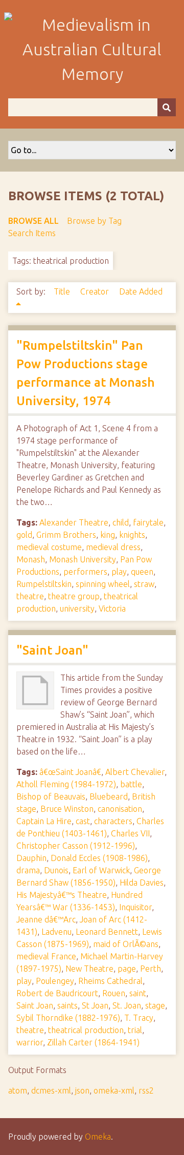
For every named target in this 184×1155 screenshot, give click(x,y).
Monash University (82, 559)
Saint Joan (34, 1005)
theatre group (74, 596)
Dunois (56, 870)
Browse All (33, 220)
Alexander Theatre (73, 522)
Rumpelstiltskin (44, 584)
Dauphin (31, 858)
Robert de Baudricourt (57, 993)
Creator (95, 291)
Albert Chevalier (135, 771)
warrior (29, 1042)
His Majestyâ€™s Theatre (61, 894)
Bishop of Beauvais (50, 796)
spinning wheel (103, 584)
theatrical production (86, 1030)
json (82, 1090)
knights (132, 534)
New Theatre (89, 968)
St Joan (95, 1005)
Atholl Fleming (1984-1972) (66, 784)
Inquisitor (135, 907)
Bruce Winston (67, 808)
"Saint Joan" (52, 650)
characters (113, 821)
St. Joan (126, 1005)
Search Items (32, 233)
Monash (30, 559)
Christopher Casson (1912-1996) (75, 845)
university (77, 608)
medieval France (46, 956)
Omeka (98, 1136)
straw (144, 584)
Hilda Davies (142, 882)
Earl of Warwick (101, 870)
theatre (30, 596)
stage (155, 1005)
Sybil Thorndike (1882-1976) (68, 1017)
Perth (150, 968)
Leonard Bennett (107, 931)
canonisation (120, 808)
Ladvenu (56, 931)
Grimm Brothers (66, 534)
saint (137, 993)
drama (28, 870)
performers (85, 571)
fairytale (148, 522)
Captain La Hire (44, 821)
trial (135, 1030)
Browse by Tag (94, 220)
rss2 (146, 1090)
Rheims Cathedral (110, 980)
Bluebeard (108, 796)
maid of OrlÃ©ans (125, 944)
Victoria (112, 608)
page (127, 968)
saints (67, 1005)
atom (17, 1090)
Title (63, 291)
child (120, 522)
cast (83, 821)
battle (131, 784)
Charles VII (130, 833)
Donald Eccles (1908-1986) (99, 858)
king (107, 534)
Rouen (113, 993)
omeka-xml (114, 1090)
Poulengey (55, 980)
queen (142, 571)
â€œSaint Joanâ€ (70, 771)
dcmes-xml (51, 1090)
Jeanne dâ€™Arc (46, 919)
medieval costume (49, 547)
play (119, 571)
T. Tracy (138, 1017)
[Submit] (166, 107)
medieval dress (113, 547)
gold (24, 534)
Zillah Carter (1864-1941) (93, 1042)
